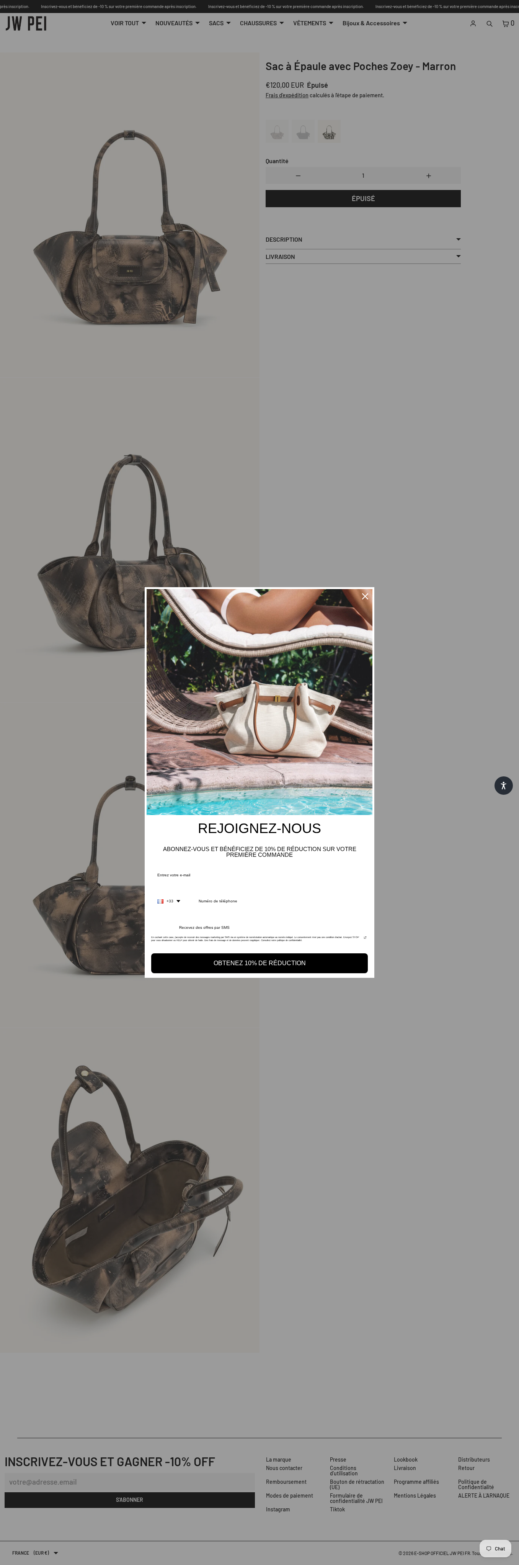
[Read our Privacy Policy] (365, 939)
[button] (504, 785)
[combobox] (168, 901)
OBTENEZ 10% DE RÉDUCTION (260, 963)
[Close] (365, 596)
